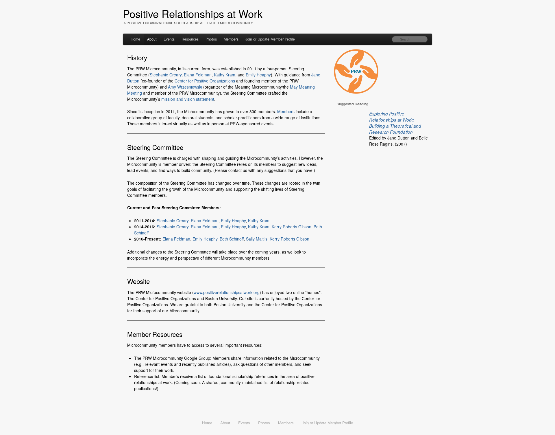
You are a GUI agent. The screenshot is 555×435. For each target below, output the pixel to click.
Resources (190, 39)
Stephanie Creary (166, 75)
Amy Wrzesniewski (185, 87)
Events (169, 39)
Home (135, 39)
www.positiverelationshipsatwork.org (227, 292)
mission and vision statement (187, 99)
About (152, 39)
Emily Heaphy (258, 75)
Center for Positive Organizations (205, 81)
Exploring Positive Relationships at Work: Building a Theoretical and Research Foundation (395, 123)
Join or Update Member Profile (270, 39)
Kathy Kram (224, 75)
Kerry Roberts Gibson (291, 227)
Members (231, 39)
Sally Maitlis (256, 239)
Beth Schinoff (232, 239)
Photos (211, 39)
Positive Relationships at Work (192, 13)
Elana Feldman (198, 75)
